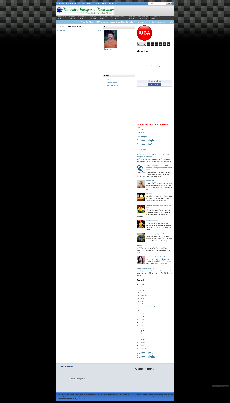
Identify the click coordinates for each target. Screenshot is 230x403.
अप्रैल (142, 304)
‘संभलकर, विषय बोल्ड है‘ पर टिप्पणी (146, 268)
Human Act (103, 18)
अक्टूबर (142, 295)
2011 (140, 348)
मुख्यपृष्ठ (63, 30)
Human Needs (143, 18)
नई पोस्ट (59, 30)
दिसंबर (142, 292)
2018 (140, 328)
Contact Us (82, 18)
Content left (145, 144)
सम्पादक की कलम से (112, 82)
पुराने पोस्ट (99, 30)
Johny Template (80, 394)
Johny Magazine (105, 394)
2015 (140, 337)
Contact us (112, 3)
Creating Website (69, 394)
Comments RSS (71, 3)
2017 (140, 331)
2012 (140, 345)
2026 (140, 284)
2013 (140, 342)
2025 (140, 287)
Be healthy (93, 18)
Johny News (114, 394)
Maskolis (88, 394)
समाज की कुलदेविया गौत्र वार (75, 26)
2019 (140, 325)
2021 (140, 319)
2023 (140, 314)
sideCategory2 (142, 137)
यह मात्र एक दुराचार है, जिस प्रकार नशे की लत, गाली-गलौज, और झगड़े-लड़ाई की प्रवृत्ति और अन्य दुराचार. (159, 168)
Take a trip (132, 18)
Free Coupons (169, 396)
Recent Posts (141, 127)
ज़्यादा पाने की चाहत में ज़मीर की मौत (155, 234)
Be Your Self (155, 18)
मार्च (141, 310)
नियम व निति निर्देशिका (112, 85)
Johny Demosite (124, 394)
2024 (140, 290)
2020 (140, 322)
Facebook (104, 3)
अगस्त (142, 301)
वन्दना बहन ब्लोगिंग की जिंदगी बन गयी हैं (156, 257)
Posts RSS (60, 3)
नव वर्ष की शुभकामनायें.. (152, 221)
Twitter (97, 3)
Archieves (90, 3)
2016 (140, 334)
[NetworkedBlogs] (154, 81)
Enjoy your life (117, 18)
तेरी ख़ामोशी (149, 194)
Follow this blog (154, 84)
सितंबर (142, 298)
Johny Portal (95, 394)
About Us (72, 18)
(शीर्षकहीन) (140, 246)
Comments (140, 132)
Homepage (62, 18)
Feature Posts (141, 130)
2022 (140, 317)
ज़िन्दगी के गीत (150, 181)
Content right (146, 140)
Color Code (81, 3)
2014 (140, 340)
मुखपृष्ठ (108, 80)
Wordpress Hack (168, 394)
